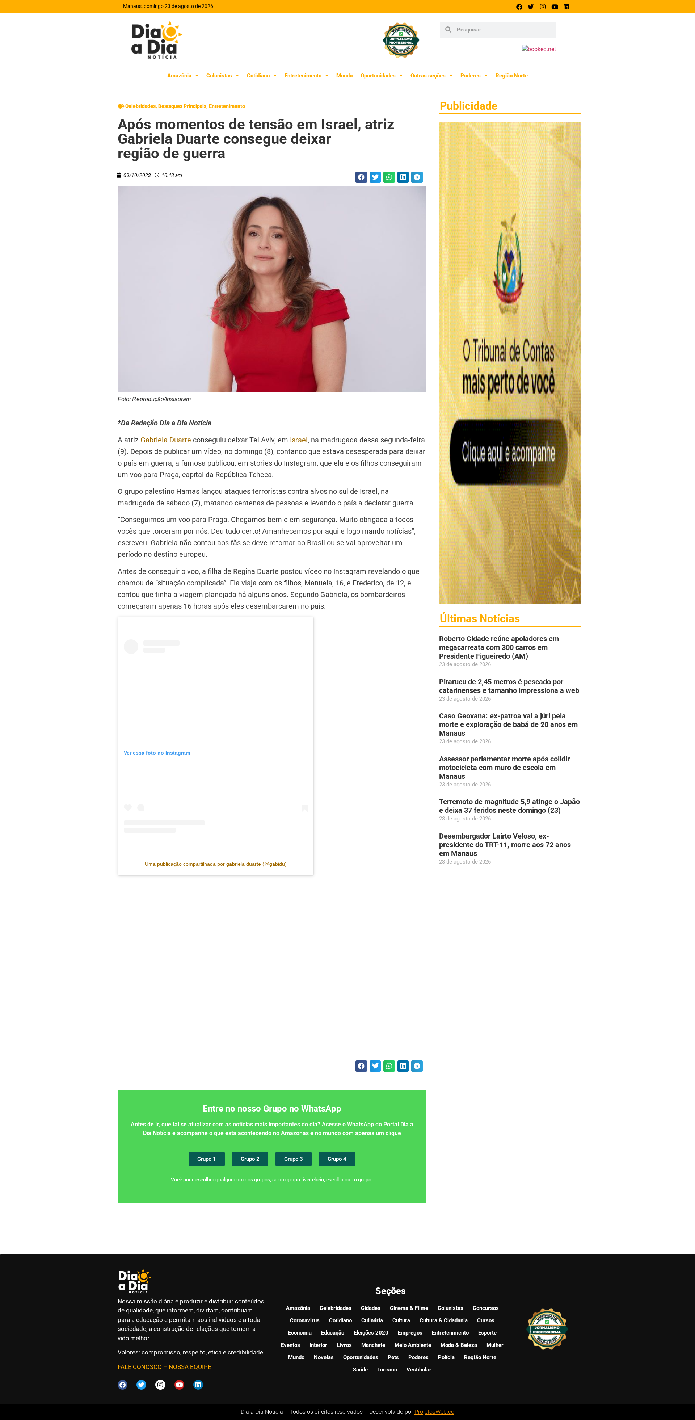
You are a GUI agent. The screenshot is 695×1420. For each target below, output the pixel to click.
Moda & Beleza (459, 1345)
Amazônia (179, 75)
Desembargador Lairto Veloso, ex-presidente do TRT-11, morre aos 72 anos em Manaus (505, 845)
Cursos (485, 1320)
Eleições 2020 (371, 1332)
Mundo (344, 75)
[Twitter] (531, 6)
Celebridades (140, 106)
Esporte (487, 1332)
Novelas (324, 1357)
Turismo (387, 1369)
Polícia (446, 1357)
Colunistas (219, 75)
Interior (318, 1345)
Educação (332, 1332)
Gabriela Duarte (165, 440)
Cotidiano (258, 75)
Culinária (372, 1320)
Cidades (370, 1308)
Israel (298, 440)
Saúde (360, 1369)
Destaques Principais (182, 106)
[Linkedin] (566, 6)
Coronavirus (305, 1320)
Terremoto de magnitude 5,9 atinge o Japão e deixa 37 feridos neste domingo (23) (509, 806)
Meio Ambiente (413, 1345)
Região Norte (512, 75)
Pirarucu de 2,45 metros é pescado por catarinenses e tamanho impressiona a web (509, 686)
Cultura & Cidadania (444, 1320)
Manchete (373, 1345)
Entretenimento (303, 75)
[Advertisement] (272, 972)
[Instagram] (542, 6)
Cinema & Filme (409, 1308)
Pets (393, 1357)
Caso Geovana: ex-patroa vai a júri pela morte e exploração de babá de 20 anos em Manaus (508, 724)
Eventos (290, 1345)
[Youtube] (554, 6)
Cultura (401, 1320)
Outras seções (428, 75)
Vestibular (419, 1369)
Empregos (410, 1332)
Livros (344, 1345)
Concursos (486, 1308)
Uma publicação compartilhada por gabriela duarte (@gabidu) (216, 864)
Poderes (470, 75)
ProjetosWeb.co (434, 1411)
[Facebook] (519, 6)
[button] (361, 177)
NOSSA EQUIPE (190, 1366)
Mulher (495, 1345)
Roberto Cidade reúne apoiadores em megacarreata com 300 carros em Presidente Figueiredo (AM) (499, 647)
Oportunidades (378, 75)
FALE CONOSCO (140, 1366)
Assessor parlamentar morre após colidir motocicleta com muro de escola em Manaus (504, 768)
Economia (300, 1332)
